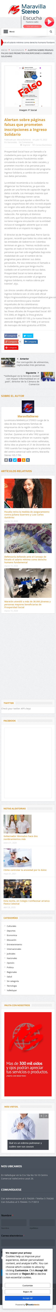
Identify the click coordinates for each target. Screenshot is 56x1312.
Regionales (12, 972)
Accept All (27, 1298)
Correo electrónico (12, 1235)
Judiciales (11, 953)
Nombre (5, 1228)
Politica (10, 967)
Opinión (10, 962)
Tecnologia (12, 985)
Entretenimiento (14, 944)
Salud (9, 976)
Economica (12, 935)
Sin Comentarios (26, 142)
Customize (28, 1285)
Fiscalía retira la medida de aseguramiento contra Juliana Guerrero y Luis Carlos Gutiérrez (26, 514)
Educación (11, 940)
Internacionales (14, 949)
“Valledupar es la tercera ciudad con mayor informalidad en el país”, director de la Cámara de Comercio (21, 380)
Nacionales (12, 142)
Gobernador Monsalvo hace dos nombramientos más (21, 837)
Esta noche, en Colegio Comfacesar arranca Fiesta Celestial (26, 902)
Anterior (24, 358)
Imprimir (26, 145)
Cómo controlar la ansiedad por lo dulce (25, 869)
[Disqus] (28, 657)
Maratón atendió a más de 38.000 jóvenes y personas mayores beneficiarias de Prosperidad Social (27, 604)
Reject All (27, 1291)
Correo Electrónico (43, 145)
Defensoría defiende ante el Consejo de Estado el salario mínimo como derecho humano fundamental (25, 559)
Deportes (11, 930)
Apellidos (34, 1228)
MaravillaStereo (24, 139)
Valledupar (12, 990)
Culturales (11, 926)
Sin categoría (13, 981)
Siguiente (31, 372)
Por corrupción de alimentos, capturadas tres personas (33, 364)
